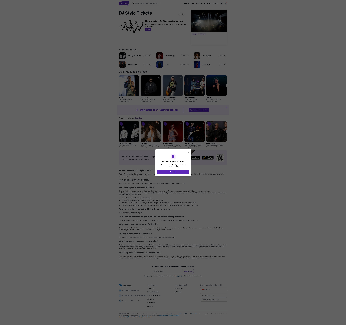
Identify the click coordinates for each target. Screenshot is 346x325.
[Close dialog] (189, 152)
